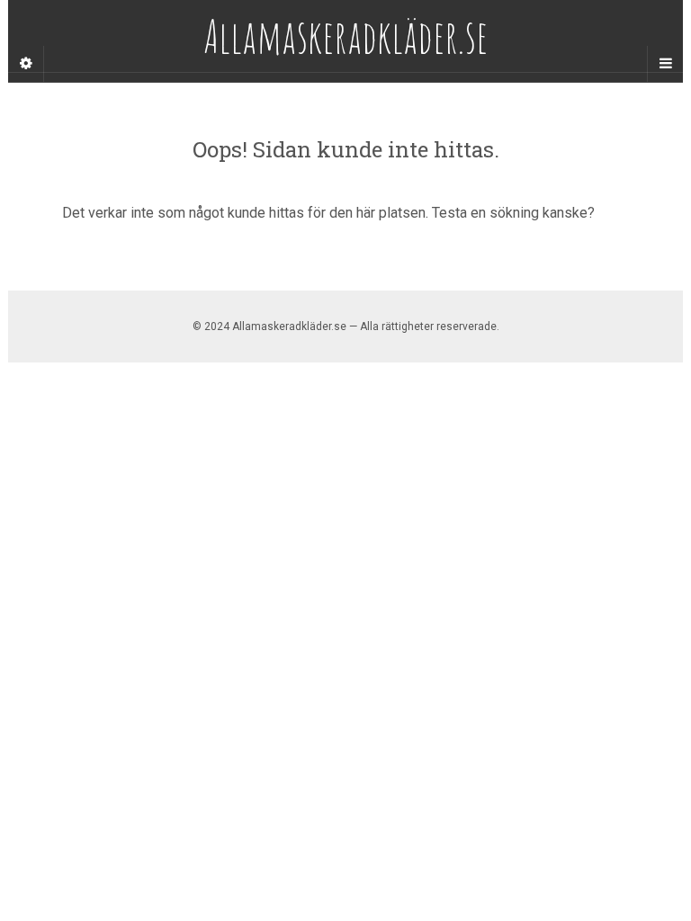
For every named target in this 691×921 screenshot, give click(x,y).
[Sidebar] (26, 64)
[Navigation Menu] (665, 64)
